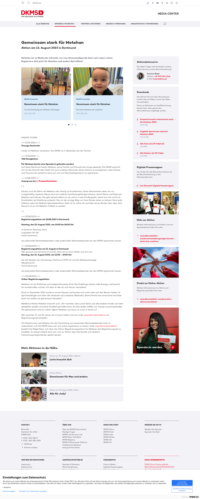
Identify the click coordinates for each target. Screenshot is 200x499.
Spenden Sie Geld (152, 432)
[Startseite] (32, 13)
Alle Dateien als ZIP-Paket (152, 154)
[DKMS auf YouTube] (158, 3)
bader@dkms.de (160, 79)
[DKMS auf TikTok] (148, 3)
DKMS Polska (108, 437)
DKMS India (108, 435)
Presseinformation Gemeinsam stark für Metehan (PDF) (156, 122)
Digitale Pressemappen (113, 467)
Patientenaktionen (70, 467)
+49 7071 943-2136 (162, 76)
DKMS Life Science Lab (72, 435)
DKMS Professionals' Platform (74, 442)
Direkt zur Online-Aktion (156, 276)
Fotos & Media (109, 464)
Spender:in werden (156, 330)
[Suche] (165, 24)
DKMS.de (37, 3)
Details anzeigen (9, 491)
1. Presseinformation (46, 181)
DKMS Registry (68, 440)
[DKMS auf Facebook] (153, 3)
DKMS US (107, 442)
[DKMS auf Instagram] (172, 3)
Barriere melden (31, 447)
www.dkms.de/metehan (95, 315)
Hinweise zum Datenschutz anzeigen (33, 491)
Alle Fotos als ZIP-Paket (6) (152, 145)
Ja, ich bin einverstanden (182, 483)
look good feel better (71, 447)
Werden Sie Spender (153, 429)
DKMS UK (107, 440)
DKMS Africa (108, 429)
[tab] (69, 124)
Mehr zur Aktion (156, 218)
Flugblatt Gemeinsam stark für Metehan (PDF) (154, 134)
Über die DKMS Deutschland (74, 429)
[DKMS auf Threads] (177, 3)
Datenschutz (26, 467)
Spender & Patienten (71, 464)
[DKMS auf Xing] (162, 3)
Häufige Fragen (68, 432)
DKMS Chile (108, 432)
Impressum (26, 464)
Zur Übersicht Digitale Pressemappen (157, 186)
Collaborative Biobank (71, 445)
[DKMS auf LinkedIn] (167, 3)
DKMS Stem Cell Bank (71, 437)
